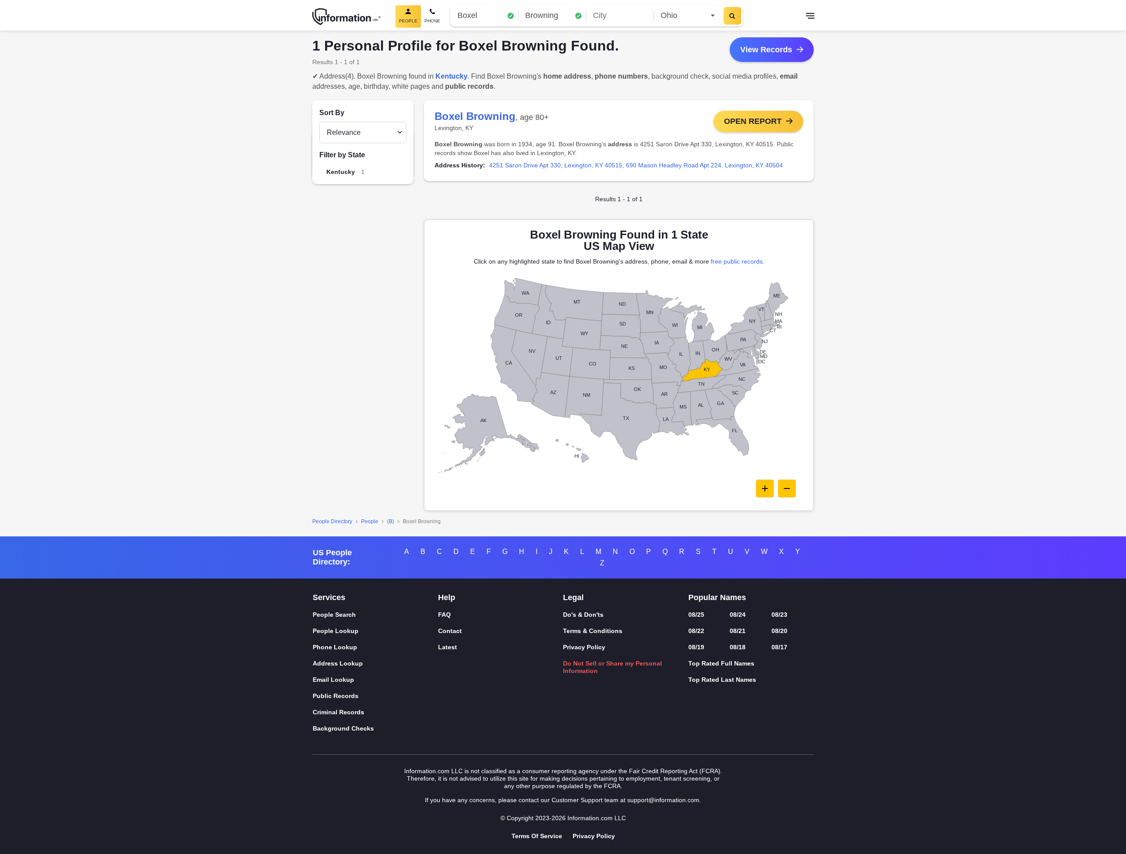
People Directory (332, 521)
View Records (766, 49)
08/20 (779, 630)
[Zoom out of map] (787, 488)
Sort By (331, 112)
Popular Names (717, 597)
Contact (450, 630)
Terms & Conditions (592, 630)
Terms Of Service (537, 836)
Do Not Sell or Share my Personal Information (612, 667)
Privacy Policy (584, 647)
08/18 (738, 647)
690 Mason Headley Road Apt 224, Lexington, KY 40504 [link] (704, 165)
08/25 (696, 614)
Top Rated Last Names (722, 679)
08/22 (696, 630)
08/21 (738, 630)
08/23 (779, 614)
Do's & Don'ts (583, 614)
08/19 (696, 647)
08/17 (779, 647)
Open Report (753, 121)
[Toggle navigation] (810, 16)
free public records (737, 261)
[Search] (732, 16)
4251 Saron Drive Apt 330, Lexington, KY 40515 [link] (555, 165)
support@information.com (663, 799)
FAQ (444, 614)
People (369, 521)
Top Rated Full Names (721, 663)
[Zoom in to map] (765, 488)
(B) (390, 521)
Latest (447, 647)
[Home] (346, 16)
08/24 (738, 614)
